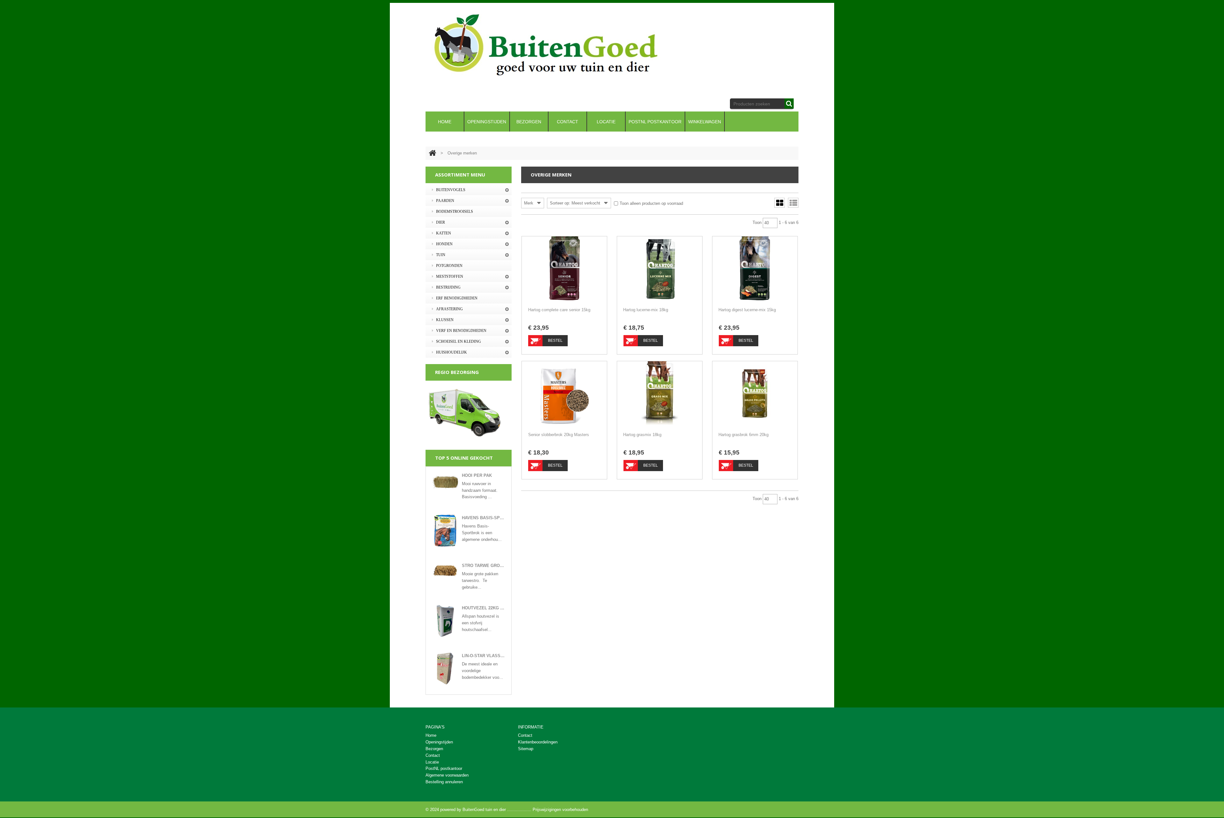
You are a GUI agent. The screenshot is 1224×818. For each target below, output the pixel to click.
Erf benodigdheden (456, 298)
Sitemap (525, 748)
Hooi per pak (477, 475)
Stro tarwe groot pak (483, 565)
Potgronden (449, 265)
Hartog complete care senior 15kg (559, 309)
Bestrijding (448, 287)
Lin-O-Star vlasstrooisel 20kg (483, 655)
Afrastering (449, 309)
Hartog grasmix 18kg (642, 434)
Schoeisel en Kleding (458, 341)
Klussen (445, 320)
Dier (440, 222)
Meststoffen (449, 276)
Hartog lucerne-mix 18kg (645, 309)
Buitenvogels (450, 190)
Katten (443, 233)
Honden (444, 244)
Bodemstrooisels (454, 211)
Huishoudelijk (451, 352)
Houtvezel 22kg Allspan (483, 608)
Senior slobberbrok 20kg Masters (558, 434)
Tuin (440, 255)
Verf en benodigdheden (461, 330)
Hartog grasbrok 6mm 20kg (743, 434)
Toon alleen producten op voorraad (651, 203)
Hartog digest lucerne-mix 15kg (747, 309)
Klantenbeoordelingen (537, 742)
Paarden (445, 200)
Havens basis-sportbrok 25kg (483, 517)
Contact (525, 735)
